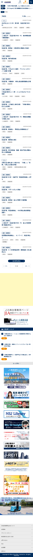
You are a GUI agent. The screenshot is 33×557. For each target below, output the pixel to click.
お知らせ (3, 551)
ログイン (20, 2)
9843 (23, 96)
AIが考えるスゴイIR (7, 27)
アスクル (5, 73)
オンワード (5, 239)
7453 (15, 27)
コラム (4, 20)
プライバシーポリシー (6, 533)
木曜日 (27, 27)
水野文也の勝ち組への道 (20, 167)
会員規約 (3, 529)
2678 (22, 73)
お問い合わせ (4, 540)
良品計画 (22, 27)
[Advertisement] (16, 289)
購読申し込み (25, 2)
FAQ (2, 543)
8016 (11, 239)
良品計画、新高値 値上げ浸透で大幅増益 (14, 200)
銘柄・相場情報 (6, 33)
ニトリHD (5, 96)
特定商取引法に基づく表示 (7, 536)
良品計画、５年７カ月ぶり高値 (11, 189)
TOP (2, 12)
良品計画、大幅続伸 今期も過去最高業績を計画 (16, 81)
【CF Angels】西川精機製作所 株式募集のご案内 (19, 8)
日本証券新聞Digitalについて (8, 525)
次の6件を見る (16, 261)
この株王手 (5, 40)
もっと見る (16, 363)
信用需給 (5, 241)
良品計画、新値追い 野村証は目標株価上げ (15, 129)
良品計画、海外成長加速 (9, 58)
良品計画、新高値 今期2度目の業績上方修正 (15, 48)
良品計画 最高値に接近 (9, 140)
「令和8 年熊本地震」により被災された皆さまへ (19, 6)
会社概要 (3, 547)
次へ (26, 266)
